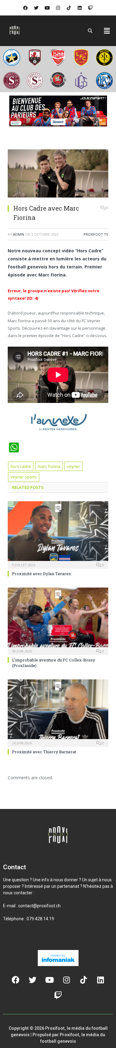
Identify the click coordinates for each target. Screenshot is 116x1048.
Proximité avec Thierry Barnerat (44, 752)
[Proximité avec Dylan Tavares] (58, 534)
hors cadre (21, 466)
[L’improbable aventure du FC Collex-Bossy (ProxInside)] (58, 620)
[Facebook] (25, 7)
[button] (107, 30)
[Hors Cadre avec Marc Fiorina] (58, 174)
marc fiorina (49, 466)
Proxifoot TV (96, 234)
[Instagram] (58, 7)
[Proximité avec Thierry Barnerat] (58, 712)
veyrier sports (24, 477)
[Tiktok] (69, 7)
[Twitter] (36, 7)
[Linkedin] (79, 7)
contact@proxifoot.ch (39, 905)
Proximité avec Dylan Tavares (41, 573)
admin (18, 234)
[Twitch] (90, 7)
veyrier (73, 466)
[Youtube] (47, 7)
